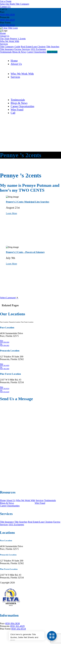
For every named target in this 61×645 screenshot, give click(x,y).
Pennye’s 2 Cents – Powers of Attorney (25, 252)
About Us (4, 36)
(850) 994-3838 (7, 14)
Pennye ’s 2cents (18, 38)
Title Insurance (7, 49)
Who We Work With (9, 41)
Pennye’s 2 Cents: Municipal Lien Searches (27, 202)
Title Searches (52, 46)
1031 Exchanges (38, 49)
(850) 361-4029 (7, 20)
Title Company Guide (10, 46)
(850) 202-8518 (7, 25)
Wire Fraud (52, 52)
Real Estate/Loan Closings (33, 46)
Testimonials (6, 52)
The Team (4, 38)
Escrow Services (22, 49)
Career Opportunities (36, 52)
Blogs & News (19, 52)
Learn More (11, 213)
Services (4, 44)
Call (13, 112)
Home (3, 33)
